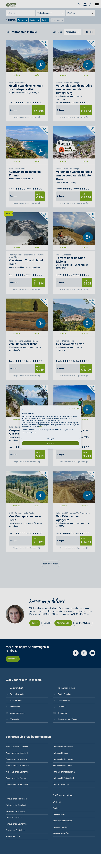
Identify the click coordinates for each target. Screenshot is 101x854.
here (40, 427)
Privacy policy (74, 409)
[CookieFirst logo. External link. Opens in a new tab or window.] (22, 411)
